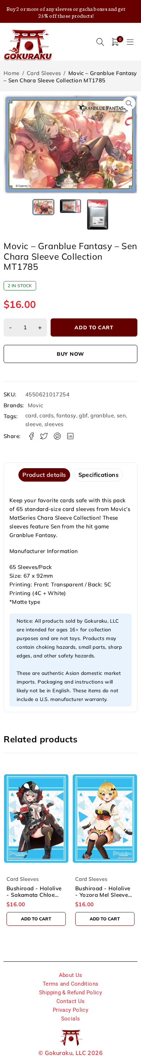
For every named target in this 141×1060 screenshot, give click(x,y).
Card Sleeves (44, 73)
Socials (70, 1018)
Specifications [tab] (98, 474)
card (31, 415)
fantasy (66, 415)
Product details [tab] (44, 474)
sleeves (54, 424)
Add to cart (94, 327)
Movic (35, 405)
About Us (70, 975)
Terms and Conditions (71, 984)
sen (121, 415)
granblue (102, 415)
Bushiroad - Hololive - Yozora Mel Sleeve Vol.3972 (34, 895)
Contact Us (70, 1001)
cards (46, 415)
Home (12, 73)
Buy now (70, 354)
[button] (129, 103)
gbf (83, 415)
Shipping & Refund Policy (70, 992)
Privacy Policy (70, 1010)
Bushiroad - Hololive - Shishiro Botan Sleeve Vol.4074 (103, 895)
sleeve (33, 424)
